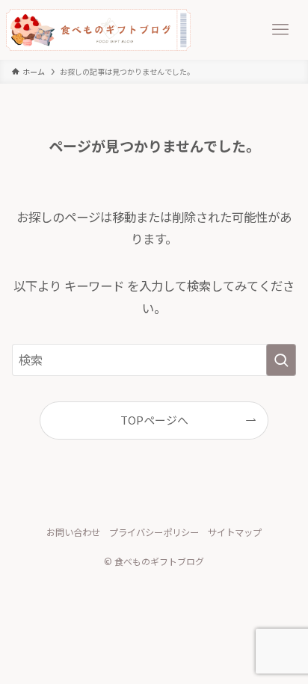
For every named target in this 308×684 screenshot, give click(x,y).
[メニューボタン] (280, 30)
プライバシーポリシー (154, 532)
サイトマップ (235, 532)
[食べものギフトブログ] (98, 30)
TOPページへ (154, 420)
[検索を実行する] (281, 360)
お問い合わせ (73, 532)
